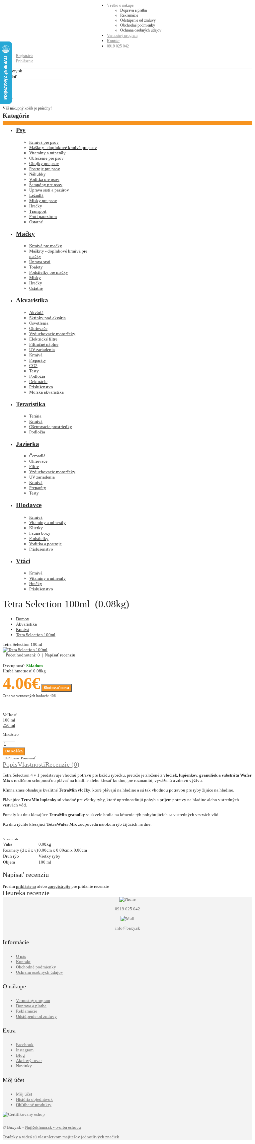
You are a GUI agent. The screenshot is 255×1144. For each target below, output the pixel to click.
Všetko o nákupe (120, 5)
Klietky (36, 527)
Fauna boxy (39, 533)
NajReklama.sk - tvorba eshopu (53, 1127)
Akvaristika (26, 624)
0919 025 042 (118, 46)
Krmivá (35, 354)
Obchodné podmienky (137, 25)
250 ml (9, 725)
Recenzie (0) (62, 764)
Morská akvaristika (46, 392)
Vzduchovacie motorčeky (52, 333)
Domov (22, 618)
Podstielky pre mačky (48, 272)
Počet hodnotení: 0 (23, 654)
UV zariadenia (42, 349)
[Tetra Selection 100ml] (25, 649)
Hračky (35, 205)
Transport (37, 211)
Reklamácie (129, 15)
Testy (34, 370)
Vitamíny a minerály (47, 152)
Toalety (36, 267)
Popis (10, 764)
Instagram (25, 1049)
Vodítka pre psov (44, 179)
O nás (21, 956)
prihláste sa (26, 886)
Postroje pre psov (44, 168)
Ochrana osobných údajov (140, 30)
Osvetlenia (38, 323)
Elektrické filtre (43, 339)
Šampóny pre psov (45, 184)
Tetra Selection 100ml (35, 634)
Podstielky (38, 538)
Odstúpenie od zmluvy (138, 20)
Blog (20, 1055)
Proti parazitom (43, 216)
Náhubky (37, 174)
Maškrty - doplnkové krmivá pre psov (63, 147)
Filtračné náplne (43, 344)
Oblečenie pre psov (46, 158)
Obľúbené (11, 758)
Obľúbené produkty (33, 1104)
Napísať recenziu (60, 654)
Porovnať (28, 758)
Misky (35, 277)
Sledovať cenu (56, 688)
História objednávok (34, 1099)
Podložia (37, 376)
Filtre (34, 466)
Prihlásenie (24, 61)
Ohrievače (38, 328)
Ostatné (36, 221)
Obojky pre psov (44, 163)
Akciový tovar (29, 1060)
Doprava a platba (133, 10)
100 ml (9, 720)
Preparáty (37, 360)
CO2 (33, 365)
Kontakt (113, 40)
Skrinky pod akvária (47, 317)
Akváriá (36, 312)
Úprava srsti (39, 261)
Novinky (24, 1065)
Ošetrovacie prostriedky (50, 426)
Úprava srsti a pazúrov (49, 190)
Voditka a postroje (45, 543)
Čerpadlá (37, 455)
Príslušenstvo (41, 386)
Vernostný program (122, 35)
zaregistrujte (59, 886)
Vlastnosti (31, 764)
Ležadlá (36, 195)
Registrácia (24, 55)
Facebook (25, 1044)
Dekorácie (38, 381)
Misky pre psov (43, 200)
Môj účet (24, 1094)
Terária (35, 416)
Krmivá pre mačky (45, 245)
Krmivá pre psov (44, 142)
